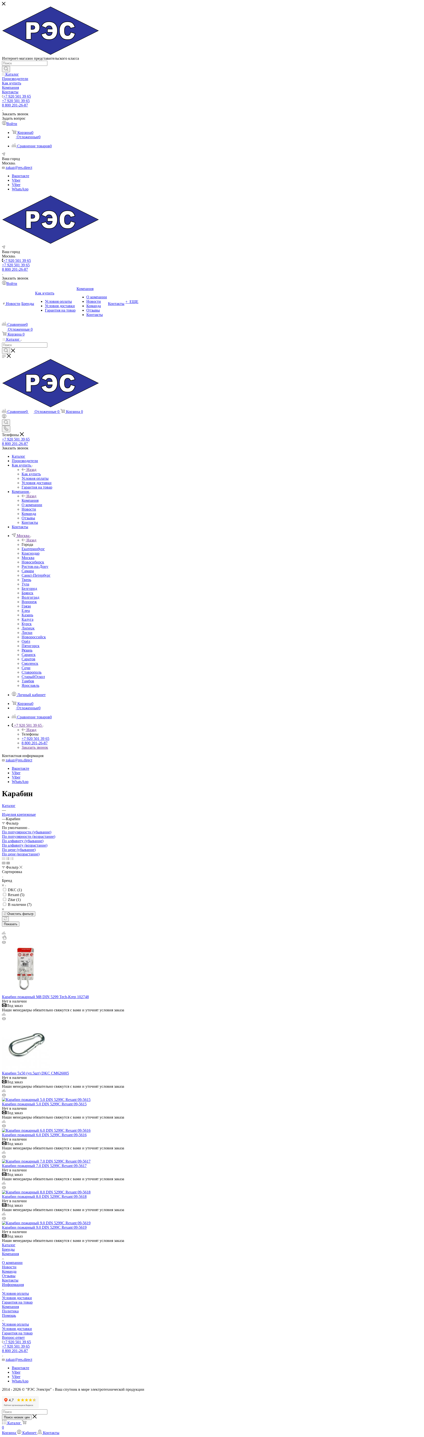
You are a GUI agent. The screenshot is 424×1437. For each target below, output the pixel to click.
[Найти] (6, 69)
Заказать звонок (35, 747)
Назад (31, 469)
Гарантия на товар (17, 1302)
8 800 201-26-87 (15, 105)
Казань (27, 615)
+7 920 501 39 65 (17, 96)
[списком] (7, 858)
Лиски (27, 633)
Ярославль (30, 685)
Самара (28, 571)
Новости (9, 1267)
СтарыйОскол (33, 677)
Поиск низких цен (17, 1417)
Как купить (31, 474)
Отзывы (8, 1276)
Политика (10, 1311)
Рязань (27, 650)
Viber (16, 180)
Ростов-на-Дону (35, 566)
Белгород (29, 588)
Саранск (29, 655)
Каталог (8, 1245)
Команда (9, 1271)
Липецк (28, 628)
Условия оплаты (15, 1293)
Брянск (27, 593)
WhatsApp (20, 189)
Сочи (26, 668)
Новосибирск (33, 562)
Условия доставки (17, 1298)
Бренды (8, 1249)
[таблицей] (11, 858)
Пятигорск (31, 646)
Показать (10, 924)
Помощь (9, 1315)
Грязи (26, 606)
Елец (26, 610)
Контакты (10, 1280)
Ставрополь (31, 672)
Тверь (26, 580)
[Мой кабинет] (4, 417)
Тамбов (28, 681)
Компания (30, 500)
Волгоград (30, 597)
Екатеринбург (33, 549)
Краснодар (31, 553)
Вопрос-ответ (13, 1337)
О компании (12, 1263)
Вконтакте (20, 176)
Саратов (28, 659)
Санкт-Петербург (36, 575)
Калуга (27, 619)
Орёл (26, 641)
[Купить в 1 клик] (4, 938)
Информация (13, 1285)
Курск (27, 624)
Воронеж (29, 602)
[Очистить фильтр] (5, 919)
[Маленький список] (3, 863)
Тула (25, 584)
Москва (28, 558)
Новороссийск (34, 637)
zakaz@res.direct (19, 167)
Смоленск (30, 663)
